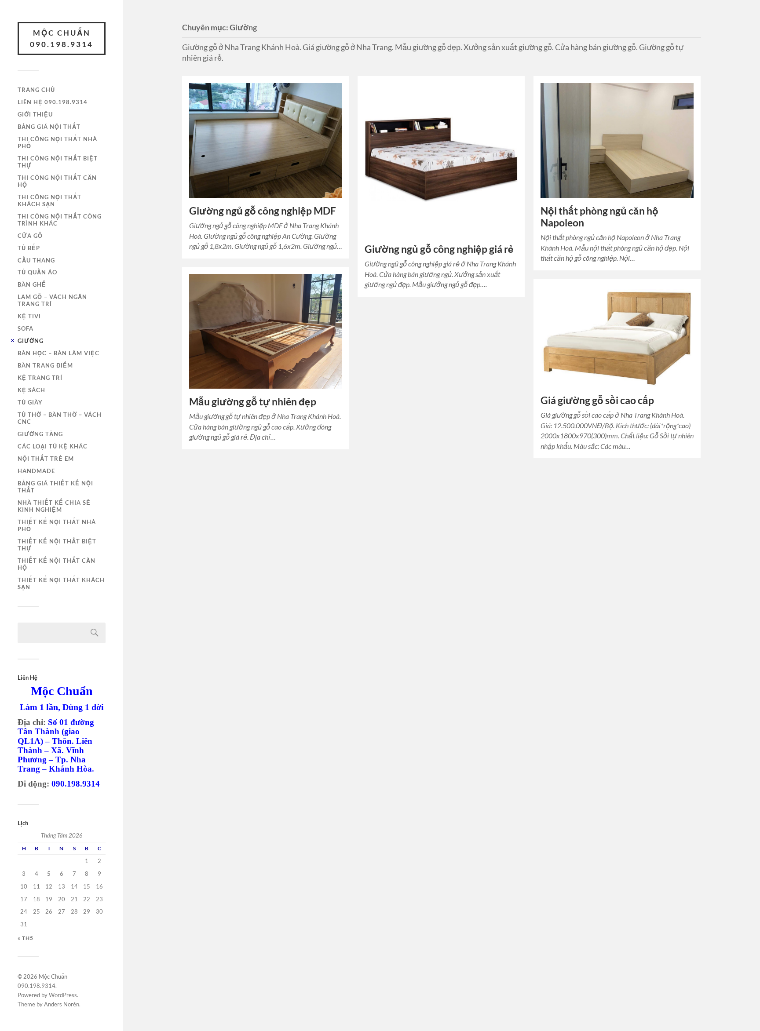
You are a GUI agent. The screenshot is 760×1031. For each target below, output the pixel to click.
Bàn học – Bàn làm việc (58, 353)
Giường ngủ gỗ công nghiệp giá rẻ (439, 249)
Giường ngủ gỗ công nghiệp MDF (262, 211)
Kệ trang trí (40, 377)
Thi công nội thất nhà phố (57, 142)
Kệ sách (31, 389)
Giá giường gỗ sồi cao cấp (597, 400)
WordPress (63, 994)
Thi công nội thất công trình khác (60, 220)
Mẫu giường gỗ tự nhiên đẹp (252, 402)
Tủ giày (30, 402)
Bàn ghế (32, 284)
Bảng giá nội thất (49, 126)
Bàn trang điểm (45, 365)
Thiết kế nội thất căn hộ (56, 564)
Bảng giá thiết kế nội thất (55, 487)
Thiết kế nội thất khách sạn (61, 583)
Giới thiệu (35, 114)
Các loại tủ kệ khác (53, 446)
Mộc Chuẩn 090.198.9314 (61, 38)
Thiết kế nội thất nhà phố (57, 525)
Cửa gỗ (30, 235)
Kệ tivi (29, 316)
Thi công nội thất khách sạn (49, 200)
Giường (31, 340)
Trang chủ (36, 89)
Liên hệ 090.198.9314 (53, 102)
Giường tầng (40, 433)
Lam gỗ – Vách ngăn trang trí (52, 300)
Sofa (25, 328)
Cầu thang (36, 260)
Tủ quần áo (37, 272)
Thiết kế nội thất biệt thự (57, 545)
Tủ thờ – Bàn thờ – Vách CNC (60, 418)
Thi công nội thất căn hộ (57, 181)
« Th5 (25, 938)
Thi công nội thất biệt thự (58, 162)
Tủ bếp (29, 247)
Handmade (36, 470)
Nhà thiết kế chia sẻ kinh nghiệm (54, 506)
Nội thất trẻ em (46, 458)
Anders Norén (61, 1004)
